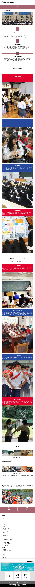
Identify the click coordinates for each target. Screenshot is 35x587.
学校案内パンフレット (6, 522)
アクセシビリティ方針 (26, 582)
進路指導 (3, 547)
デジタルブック (4, 557)
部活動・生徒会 (5, 531)
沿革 (3, 521)
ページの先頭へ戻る (30, 561)
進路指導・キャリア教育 (7, 550)
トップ (3, 10)
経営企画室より (5, 535)
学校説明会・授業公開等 (7, 543)
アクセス (3, 554)
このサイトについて (9, 582)
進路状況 (4, 549)
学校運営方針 (5, 524)
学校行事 (4, 529)
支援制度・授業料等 (6, 542)
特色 (3, 518)
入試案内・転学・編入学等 (7, 539)
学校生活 (3, 526)
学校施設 (4, 532)
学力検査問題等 (5, 545)
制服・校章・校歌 (6, 528)
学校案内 (6, 10)
